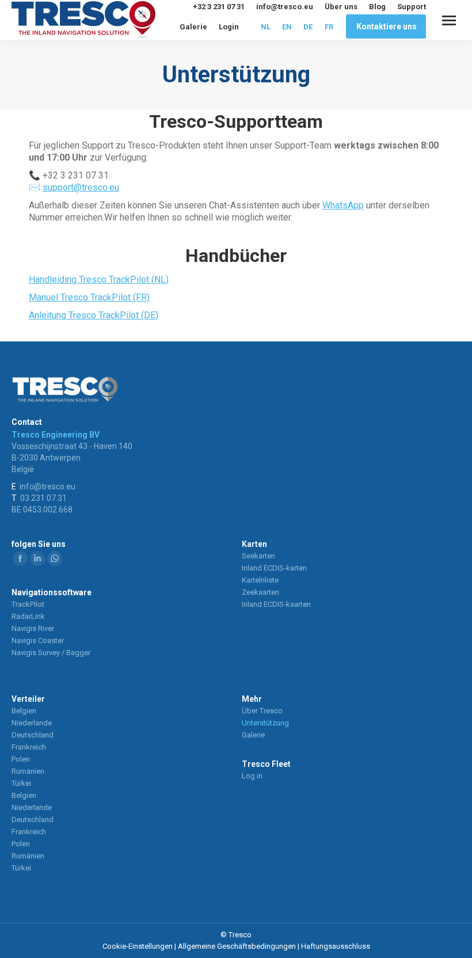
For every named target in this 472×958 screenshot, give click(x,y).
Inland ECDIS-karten (274, 568)
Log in (252, 775)
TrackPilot (28, 604)
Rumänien (28, 771)
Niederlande (32, 722)
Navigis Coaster (38, 640)
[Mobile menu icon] (448, 20)
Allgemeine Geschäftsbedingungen (237, 946)
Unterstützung (265, 722)
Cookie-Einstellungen (137, 946)
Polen (21, 759)
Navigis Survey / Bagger (51, 652)
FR (329, 26)
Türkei (21, 783)
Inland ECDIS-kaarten (276, 604)
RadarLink (28, 616)
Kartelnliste (260, 580)
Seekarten (258, 556)
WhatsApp (343, 205)
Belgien (24, 710)
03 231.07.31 (43, 498)
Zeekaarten (260, 592)
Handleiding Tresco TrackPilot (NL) (99, 279)
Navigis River (33, 628)
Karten (254, 544)
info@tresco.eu (284, 6)
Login (229, 26)
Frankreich (29, 747)
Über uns (341, 6)
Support (411, 6)
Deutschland (33, 735)
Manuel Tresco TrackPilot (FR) (89, 297)
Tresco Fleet (266, 764)
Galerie (193, 26)
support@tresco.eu (81, 187)
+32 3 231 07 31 (219, 6)
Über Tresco (262, 710)
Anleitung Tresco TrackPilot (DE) (93, 315)
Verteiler (28, 699)
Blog (377, 6)
